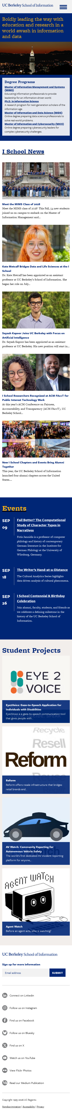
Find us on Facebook (22, 1020)
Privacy (40, 1106)
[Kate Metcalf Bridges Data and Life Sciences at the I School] (36, 261)
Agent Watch (14, 926)
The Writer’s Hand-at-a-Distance (42, 569)
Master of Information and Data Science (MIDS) (33, 113)
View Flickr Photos (20, 1070)
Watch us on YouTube (22, 1058)
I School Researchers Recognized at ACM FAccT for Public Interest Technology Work (35, 398)
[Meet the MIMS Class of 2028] (36, 198)
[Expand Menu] (63, 7)
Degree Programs (20, 81)
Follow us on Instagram (23, 1008)
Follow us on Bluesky (22, 1033)
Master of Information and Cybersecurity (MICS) (34, 124)
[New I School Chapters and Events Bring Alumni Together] (36, 456)
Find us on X (17, 1045)
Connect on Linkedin (22, 995)
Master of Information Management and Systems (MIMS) (35, 88)
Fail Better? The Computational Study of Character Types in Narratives (41, 525)
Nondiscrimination (11, 1106)
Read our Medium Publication (27, 1083)
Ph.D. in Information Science (22, 101)
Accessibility (29, 1106)
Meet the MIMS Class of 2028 (21, 204)
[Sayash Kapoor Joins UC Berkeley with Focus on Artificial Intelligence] (36, 327)
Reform (11, 780)
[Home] (27, 5)
